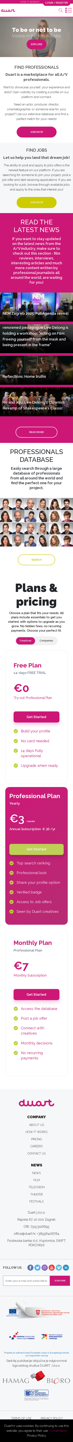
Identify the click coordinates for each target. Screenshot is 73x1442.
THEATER (36, 1194)
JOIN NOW (36, 131)
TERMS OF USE (21, 1418)
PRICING (36, 1139)
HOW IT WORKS (36, 1132)
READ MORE (36, 432)
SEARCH (36, 559)
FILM (36, 1180)
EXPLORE (36, 44)
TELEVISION (37, 1187)
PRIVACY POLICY (52, 1418)
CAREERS (36, 1146)
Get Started (36, 717)
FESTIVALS (36, 1201)
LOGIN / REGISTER (56, 2)
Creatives (25, 640)
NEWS (36, 1173)
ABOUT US (36, 1125)
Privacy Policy (36, 1435)
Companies (46, 640)
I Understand (58, 1431)
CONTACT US (37, 1153)
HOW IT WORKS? (30, 1)
